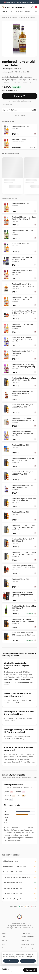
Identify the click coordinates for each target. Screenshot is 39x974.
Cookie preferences (27, 944)
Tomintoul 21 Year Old (10, 893)
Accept (28, 961)
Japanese (19, 11)
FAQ (3, 944)
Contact (5, 940)
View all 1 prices (19, 116)
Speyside (28, 718)
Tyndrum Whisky (26, 700)
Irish (11, 11)
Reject (11, 961)
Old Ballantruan (8, 861)
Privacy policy (25, 933)
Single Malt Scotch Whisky (14, 739)
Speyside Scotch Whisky (27, 17)
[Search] (32, 7)
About (4, 937)
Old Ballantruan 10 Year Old (12, 866)
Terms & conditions (27, 937)
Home (4, 17)
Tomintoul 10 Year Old (10, 872)
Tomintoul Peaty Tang (10, 899)
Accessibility (25, 940)
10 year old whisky (27, 762)
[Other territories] (36, 7)
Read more (33, 83)
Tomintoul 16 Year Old (10, 888)
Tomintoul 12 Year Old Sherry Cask (14, 877)
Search (4, 933)
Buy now (18, 96)
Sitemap (5, 948)
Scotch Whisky (12, 17)
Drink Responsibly (27, 948)
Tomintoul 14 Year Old (10, 883)
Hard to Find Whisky (15, 703)
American (28, 11)
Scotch (4, 11)
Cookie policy (30, 956)
